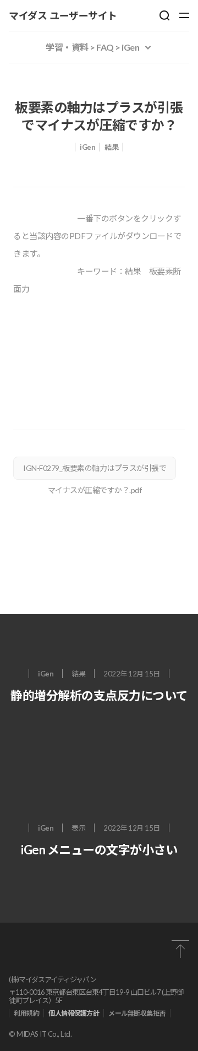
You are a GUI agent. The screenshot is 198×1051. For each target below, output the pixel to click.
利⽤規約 (26, 1013)
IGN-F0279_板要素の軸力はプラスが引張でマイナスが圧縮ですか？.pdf (94, 471)
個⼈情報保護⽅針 (73, 1013)
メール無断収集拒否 (137, 1013)
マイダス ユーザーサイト (63, 15)
